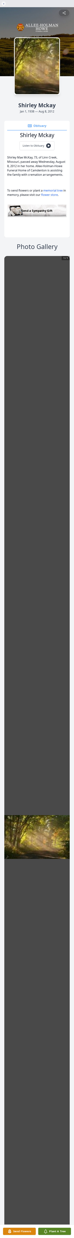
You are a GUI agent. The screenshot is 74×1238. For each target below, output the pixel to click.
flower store (49, 195)
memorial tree (53, 190)
